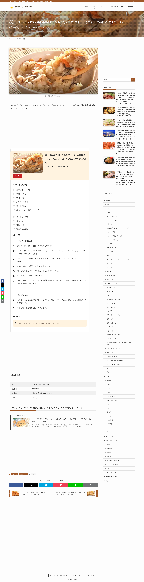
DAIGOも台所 (111, 275)
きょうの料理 (111, 232)
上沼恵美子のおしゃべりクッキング (118, 228)
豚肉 (109, 384)
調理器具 (109, 448)
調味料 (109, 444)
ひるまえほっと (111, 307)
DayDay (109, 271)
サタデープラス (111, 248)
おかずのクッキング (113, 220)
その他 (109, 416)
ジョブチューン (111, 244)
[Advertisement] (53, 128)
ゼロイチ (109, 263)
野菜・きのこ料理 (112, 400)
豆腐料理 (110, 420)
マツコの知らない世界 (113, 364)
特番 (108, 372)
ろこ (33, 474)
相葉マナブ (110, 204)
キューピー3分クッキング (114, 240)
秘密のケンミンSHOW (113, 299)
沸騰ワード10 (111, 352)
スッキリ (109, 255)
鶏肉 (109, 392)
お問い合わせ (90, 575)
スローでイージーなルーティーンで (118, 259)
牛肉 (109, 388)
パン (108, 428)
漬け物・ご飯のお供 (113, 460)
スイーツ (109, 432)
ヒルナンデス (22, 27)
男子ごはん (110, 279)
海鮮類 (109, 456)
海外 (107, 481)
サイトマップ (64, 575)
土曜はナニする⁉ (112, 283)
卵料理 (110, 424)
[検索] (134, 1)
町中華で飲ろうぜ (112, 356)
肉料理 (109, 380)
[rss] (131, 1)
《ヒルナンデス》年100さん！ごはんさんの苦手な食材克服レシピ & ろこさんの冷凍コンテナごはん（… (62, 420)
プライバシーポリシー (77, 575)
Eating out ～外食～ (112, 476)
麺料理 (109, 412)
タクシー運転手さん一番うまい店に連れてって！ (120, 343)
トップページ (54, 575)
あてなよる (110, 212)
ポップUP (110, 311)
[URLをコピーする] (90, 485)
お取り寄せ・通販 (112, 440)
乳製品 (109, 452)
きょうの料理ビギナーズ (114, 236)
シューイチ (110, 252)
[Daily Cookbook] (21, 7)
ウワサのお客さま (112, 216)
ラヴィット (110, 331)
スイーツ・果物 (111, 472)
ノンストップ (111, 295)
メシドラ (109, 368)
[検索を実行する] (133, 80)
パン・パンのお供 (112, 464)
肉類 (108, 468)
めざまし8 (110, 319)
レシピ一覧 (109, 436)
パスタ (109, 408)
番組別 (108, 200)
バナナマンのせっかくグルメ (115, 348)
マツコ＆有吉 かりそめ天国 (115, 360)
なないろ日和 (111, 287)
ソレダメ (109, 267)
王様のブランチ (111, 339)
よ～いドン (110, 327)
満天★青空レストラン (113, 315)
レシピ (108, 376)
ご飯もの (14, 27)
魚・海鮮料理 (111, 396)
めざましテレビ (111, 323)
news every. (110, 291)
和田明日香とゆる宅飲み (114, 335)
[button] (16, 485)
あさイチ (109, 208)
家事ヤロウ (110, 224)
